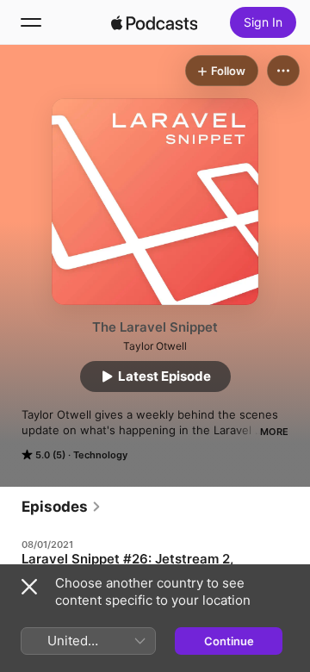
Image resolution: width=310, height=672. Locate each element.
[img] (154, 22)
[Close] (29, 586)
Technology (100, 455)
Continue (229, 641)
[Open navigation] (31, 22)
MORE (274, 432)
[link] (62, 506)
